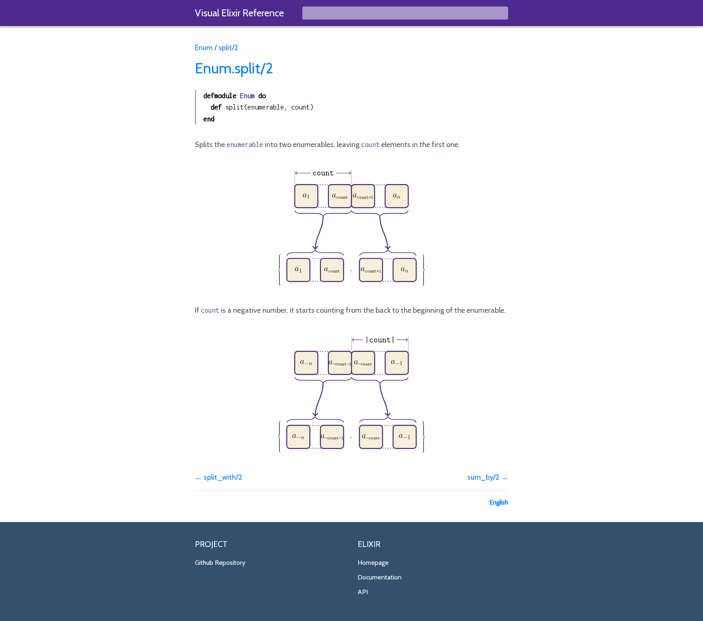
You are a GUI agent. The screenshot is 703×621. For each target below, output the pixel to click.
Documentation (380, 577)
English (498, 502)
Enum (204, 47)
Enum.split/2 (234, 68)
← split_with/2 (218, 477)
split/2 (228, 47)
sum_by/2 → (487, 477)
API (363, 592)
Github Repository (220, 562)
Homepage (373, 562)
